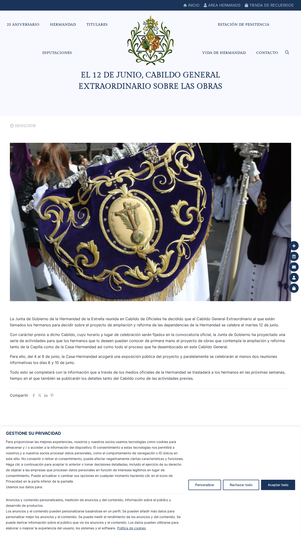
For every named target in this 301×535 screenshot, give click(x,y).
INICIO (193, 5)
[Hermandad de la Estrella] (150, 40)
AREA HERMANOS (224, 5)
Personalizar (204, 485)
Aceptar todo (278, 485)
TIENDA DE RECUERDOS (270, 5)
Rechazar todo (241, 485)
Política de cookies (131, 528)
